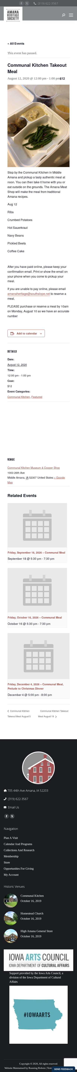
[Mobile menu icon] (71, 15)
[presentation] (37, 525)
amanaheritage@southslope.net (28, 293)
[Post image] (11, 901)
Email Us (13, 807)
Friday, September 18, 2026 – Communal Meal (36, 552)
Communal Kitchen (18, 397)
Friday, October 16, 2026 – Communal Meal (35, 617)
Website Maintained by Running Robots (24, 1068)
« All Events (15, 43)
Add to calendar (27, 333)
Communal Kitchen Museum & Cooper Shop (33, 467)
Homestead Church (32, 913)
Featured (36, 397)
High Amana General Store (37, 931)
